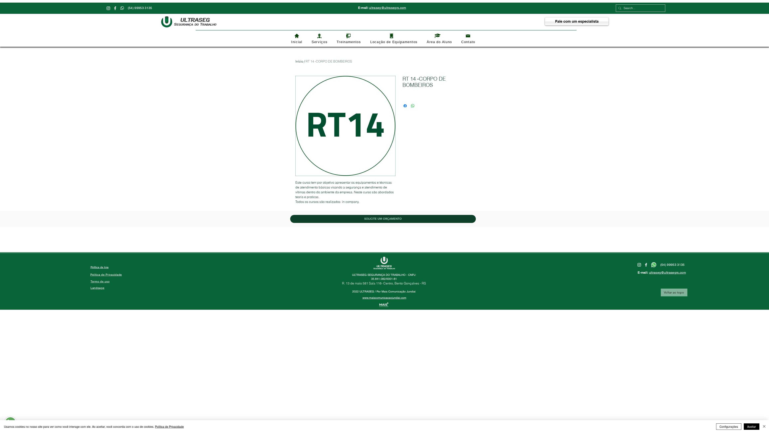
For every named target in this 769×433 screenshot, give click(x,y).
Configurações (729, 427)
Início (299, 61)
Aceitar (751, 427)
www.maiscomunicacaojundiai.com (384, 297)
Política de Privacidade (169, 427)
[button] (319, 42)
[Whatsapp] (122, 8)
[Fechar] (764, 426)
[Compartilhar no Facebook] (405, 105)
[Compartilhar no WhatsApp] (412, 105)
